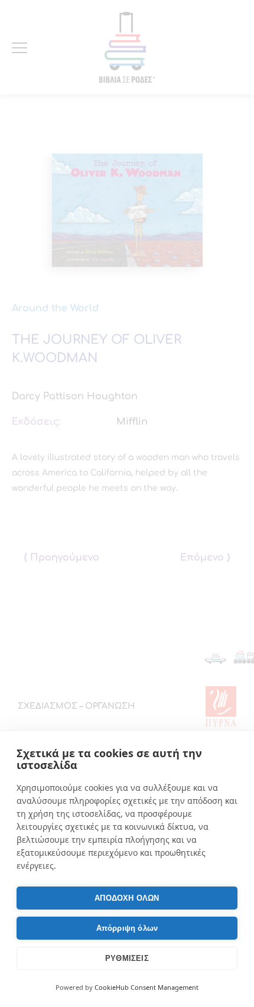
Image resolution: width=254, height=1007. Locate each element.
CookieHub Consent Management (146, 987)
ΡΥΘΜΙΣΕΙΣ (127, 958)
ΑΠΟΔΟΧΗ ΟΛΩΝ (127, 898)
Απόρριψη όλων (127, 928)
